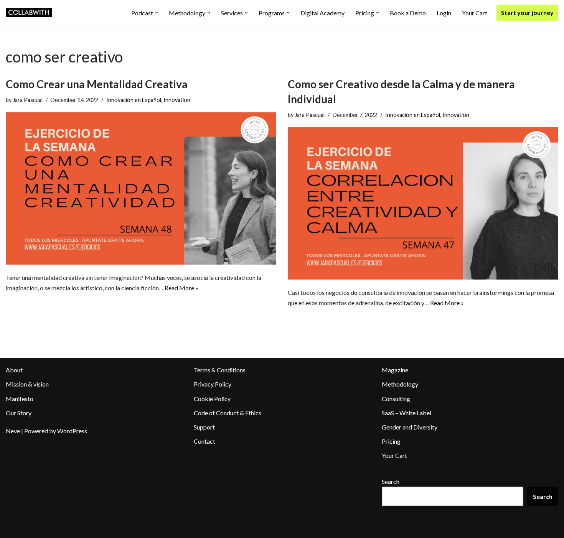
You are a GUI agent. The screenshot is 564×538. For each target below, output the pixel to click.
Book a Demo (408, 12)
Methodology (400, 384)
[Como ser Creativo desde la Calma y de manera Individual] (423, 203)
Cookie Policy (212, 398)
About (14, 369)
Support (204, 427)
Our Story (18, 412)
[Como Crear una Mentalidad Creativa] (141, 188)
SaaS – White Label (406, 412)
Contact (204, 441)
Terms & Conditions (220, 369)
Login (444, 12)
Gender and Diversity (409, 427)
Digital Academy (322, 12)
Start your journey (527, 12)
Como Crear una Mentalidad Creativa (97, 83)
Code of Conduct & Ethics (227, 412)
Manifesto (19, 398)
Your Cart (474, 12)
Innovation (176, 100)
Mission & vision (27, 384)
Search (390, 481)
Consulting (396, 398)
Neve (13, 430)
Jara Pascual (28, 100)
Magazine (395, 369)
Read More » (181, 287)
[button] (156, 12)
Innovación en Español (133, 100)
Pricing (391, 441)
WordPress (72, 430)
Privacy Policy (212, 384)
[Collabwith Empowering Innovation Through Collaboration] (29, 12)
